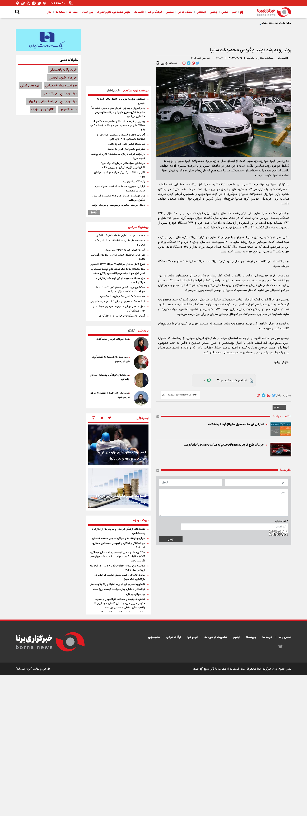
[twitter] (197, 63)
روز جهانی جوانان (135, 594)
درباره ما (267, 637)
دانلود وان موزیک (43, 109)
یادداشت (142, 331)
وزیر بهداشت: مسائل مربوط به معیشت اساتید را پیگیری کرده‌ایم (118, 198)
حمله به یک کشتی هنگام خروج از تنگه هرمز (121, 297)
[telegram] (188, 63)
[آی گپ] (17, 3)
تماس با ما (284, 637)
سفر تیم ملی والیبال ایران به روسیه (126, 149)
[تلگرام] (34, 3)
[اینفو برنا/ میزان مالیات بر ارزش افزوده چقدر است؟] (118, 488)
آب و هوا (192, 637)
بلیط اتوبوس (68, 109)
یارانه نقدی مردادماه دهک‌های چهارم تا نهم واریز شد (261, 23)
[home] (242, 12)
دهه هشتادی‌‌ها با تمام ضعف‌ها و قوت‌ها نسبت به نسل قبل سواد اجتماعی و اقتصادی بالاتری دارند (118, 271)
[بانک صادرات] (48, 40)
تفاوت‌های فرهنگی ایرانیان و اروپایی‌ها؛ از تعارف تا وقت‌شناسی (118, 531)
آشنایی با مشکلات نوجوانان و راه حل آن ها (122, 316)
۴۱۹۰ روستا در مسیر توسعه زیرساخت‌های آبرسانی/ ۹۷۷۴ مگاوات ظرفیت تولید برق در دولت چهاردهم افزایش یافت (117, 556)
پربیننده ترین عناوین (135, 91)
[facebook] (183, 63)
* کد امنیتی (281, 521)
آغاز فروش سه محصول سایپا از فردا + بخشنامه (236, 424)
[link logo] (274, 12)
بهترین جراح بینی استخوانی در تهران (52, 101)
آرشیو (94, 212)
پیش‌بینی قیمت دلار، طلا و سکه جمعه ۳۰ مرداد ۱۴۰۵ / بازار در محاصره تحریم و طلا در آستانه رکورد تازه (117, 125)
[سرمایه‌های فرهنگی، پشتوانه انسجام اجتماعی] (141, 380)
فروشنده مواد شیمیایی (61, 85)
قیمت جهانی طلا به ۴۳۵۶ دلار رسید (125, 250)
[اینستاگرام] (28, 3)
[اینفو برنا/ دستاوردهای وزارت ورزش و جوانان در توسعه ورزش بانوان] (118, 444)
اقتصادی (283, 58)
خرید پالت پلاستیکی (63, 69)
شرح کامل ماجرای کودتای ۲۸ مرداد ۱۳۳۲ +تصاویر (117, 264)
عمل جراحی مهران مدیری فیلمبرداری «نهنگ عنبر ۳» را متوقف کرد (119, 309)
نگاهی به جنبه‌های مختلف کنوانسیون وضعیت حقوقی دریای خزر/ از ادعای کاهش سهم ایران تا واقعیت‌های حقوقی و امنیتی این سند (119, 603)
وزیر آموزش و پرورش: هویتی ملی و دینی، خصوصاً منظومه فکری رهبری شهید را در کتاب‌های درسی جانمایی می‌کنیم (118, 112)
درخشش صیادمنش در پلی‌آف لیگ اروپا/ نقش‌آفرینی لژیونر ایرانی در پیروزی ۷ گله (123, 165)
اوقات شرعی (173, 637)
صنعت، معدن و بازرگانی (260, 58)
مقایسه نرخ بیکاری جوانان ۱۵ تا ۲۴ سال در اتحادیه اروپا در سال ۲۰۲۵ (117, 568)
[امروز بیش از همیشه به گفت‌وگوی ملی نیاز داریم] (141, 362)
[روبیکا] (45, 3)
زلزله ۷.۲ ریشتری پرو (134, 182)
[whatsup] (192, 63)
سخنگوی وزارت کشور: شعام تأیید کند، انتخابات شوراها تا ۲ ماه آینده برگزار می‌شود (119, 289)
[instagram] (93, 418)
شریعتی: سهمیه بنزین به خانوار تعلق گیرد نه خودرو (121, 101)
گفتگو (131, 331)
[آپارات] (23, 3)
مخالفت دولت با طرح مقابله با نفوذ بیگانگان (120, 236)
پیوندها (251, 637)
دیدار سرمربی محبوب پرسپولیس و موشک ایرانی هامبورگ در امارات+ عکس (118, 207)
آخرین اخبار (114, 91)
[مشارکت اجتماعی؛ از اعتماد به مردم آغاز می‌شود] (141, 398)
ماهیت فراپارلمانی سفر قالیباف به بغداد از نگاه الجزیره (119, 243)
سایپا (276, 407)
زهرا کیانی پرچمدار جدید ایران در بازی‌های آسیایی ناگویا (118, 257)
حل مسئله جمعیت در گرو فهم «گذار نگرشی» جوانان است (120, 280)
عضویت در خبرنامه (215, 637)
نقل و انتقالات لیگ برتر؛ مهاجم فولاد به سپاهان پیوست (119, 174)
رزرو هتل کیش (30, 85)
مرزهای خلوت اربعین (63, 77)
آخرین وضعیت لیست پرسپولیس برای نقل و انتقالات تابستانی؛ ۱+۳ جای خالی (121, 137)
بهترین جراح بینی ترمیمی (60, 93)
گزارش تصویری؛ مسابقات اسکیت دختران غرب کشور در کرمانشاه (120, 189)
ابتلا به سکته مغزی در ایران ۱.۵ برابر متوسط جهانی (117, 302)
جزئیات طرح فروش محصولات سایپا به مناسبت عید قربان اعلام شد (224, 445)
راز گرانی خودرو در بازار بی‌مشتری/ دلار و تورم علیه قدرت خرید (118, 156)
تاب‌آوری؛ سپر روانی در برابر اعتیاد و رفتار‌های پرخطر (117, 584)
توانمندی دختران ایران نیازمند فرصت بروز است (119, 589)
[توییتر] (39, 3)
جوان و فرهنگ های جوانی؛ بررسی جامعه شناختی (118, 538)
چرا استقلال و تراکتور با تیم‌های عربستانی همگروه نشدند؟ (118, 545)
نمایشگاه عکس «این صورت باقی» (126, 144)
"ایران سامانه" (24, 669)
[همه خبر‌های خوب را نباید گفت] (141, 344)
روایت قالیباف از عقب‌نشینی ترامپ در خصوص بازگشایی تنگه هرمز (119, 577)
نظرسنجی (154, 637)
